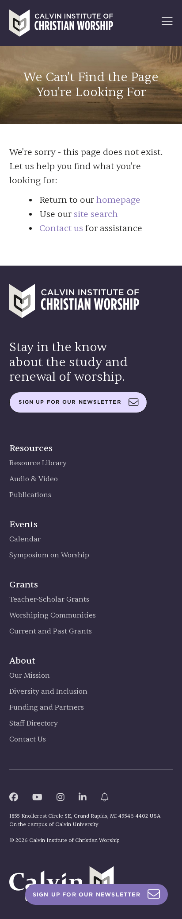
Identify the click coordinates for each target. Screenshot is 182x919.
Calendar (25, 539)
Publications (30, 495)
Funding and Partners (46, 707)
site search (96, 214)
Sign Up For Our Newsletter (86, 894)
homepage (118, 199)
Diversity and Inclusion (48, 691)
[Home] (61, 23)
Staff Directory (33, 723)
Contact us (61, 228)
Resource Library (38, 463)
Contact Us (27, 739)
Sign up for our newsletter (70, 402)
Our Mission (29, 676)
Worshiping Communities (52, 615)
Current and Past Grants (50, 631)
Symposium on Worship (49, 555)
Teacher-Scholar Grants (49, 599)
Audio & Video (33, 479)
